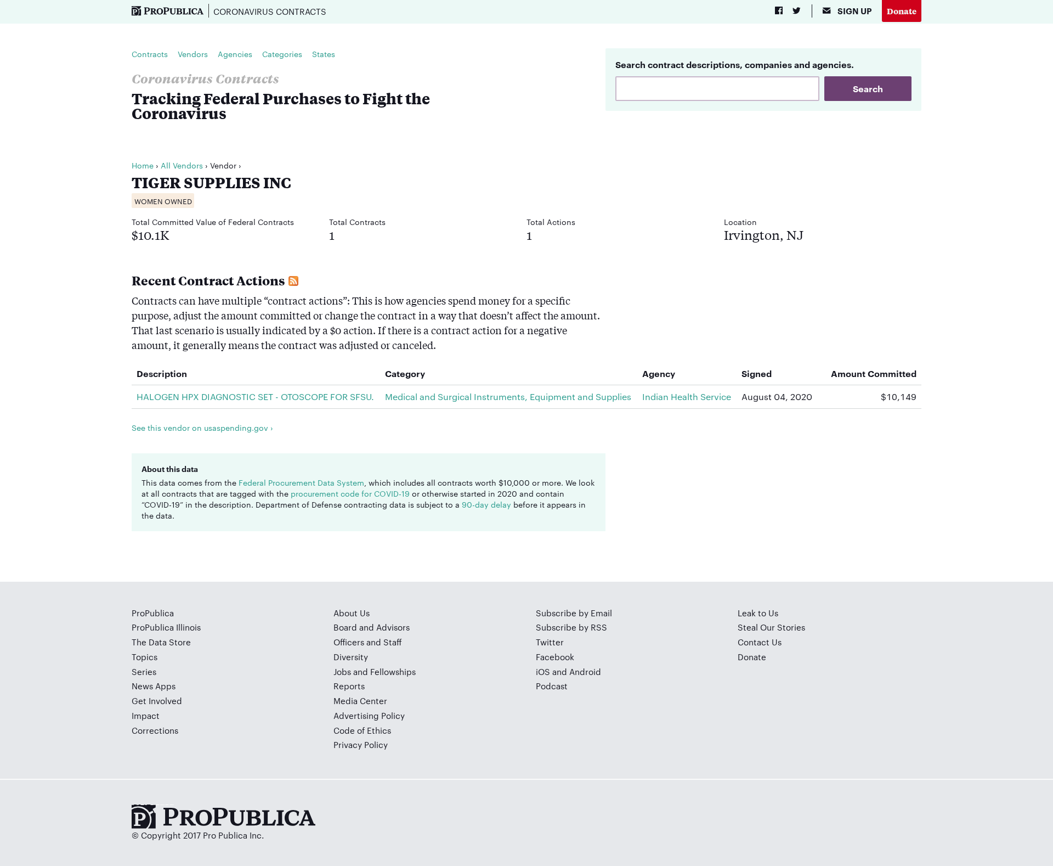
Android (585, 671)
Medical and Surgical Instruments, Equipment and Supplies (508, 396)
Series (144, 671)
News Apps (154, 685)
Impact (146, 715)
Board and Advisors (371, 627)
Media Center (360, 700)
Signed (756, 373)
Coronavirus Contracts (269, 11)
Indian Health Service (686, 396)
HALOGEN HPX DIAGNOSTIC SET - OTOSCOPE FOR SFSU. (255, 396)
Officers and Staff (367, 642)
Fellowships (393, 671)
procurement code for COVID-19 (350, 493)
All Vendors (182, 165)
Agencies (235, 53)
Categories (282, 53)
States (323, 53)
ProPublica (153, 612)
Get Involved (157, 700)
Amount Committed (873, 373)
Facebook (555, 656)
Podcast (552, 685)
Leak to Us (758, 612)
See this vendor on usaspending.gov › (202, 427)
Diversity (350, 656)
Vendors (193, 53)
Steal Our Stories (771, 627)
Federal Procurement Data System (301, 482)
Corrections (155, 730)
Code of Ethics (362, 730)
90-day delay (486, 504)
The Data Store (161, 642)
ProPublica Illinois (166, 627)
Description (162, 373)
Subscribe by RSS (571, 627)
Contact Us (760, 642)
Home (143, 165)
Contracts (150, 53)
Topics (144, 656)
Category (405, 373)
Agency (658, 373)
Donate (901, 10)
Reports (349, 685)
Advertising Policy (369, 715)
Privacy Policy (360, 744)
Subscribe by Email (574, 612)
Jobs (342, 671)
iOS (543, 671)
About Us (351, 612)
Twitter (550, 642)
